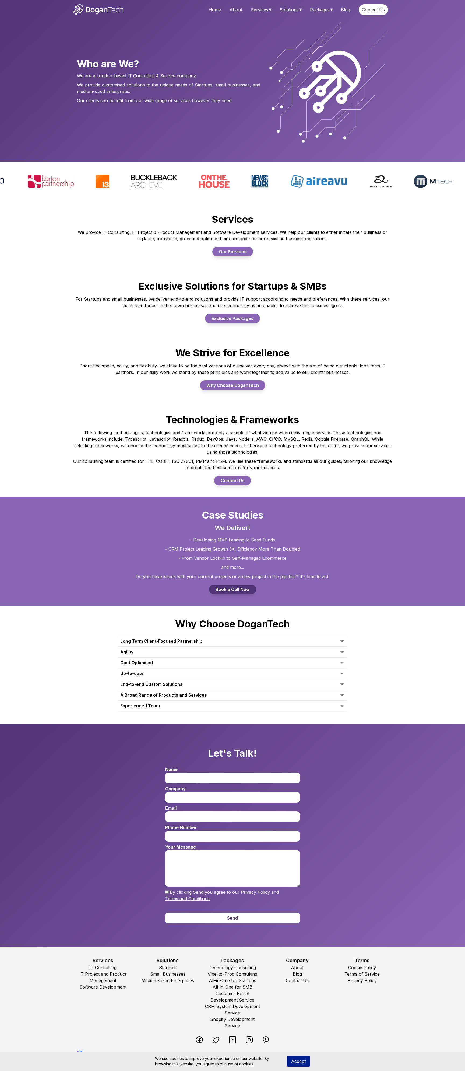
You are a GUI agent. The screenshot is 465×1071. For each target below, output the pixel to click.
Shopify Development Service (232, 1022)
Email (171, 808)
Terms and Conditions (187, 898)
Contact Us (373, 9)
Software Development (102, 987)
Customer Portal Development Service (232, 997)
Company (175, 788)
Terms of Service (362, 974)
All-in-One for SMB (232, 987)
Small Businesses (167, 974)
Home (215, 9)
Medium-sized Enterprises (167, 980)
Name (171, 769)
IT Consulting (103, 967)
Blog (345, 9)
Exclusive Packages (232, 318)
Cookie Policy (362, 967)
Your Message (180, 847)
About (236, 9)
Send (232, 918)
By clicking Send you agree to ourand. (222, 895)
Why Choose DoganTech (232, 385)
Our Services (232, 251)
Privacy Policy (255, 892)
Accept (298, 1061)
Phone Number (181, 827)
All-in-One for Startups (232, 980)
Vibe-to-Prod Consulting (232, 974)
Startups (168, 967)
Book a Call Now (233, 589)
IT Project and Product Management (102, 977)
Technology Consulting (232, 967)
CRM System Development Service (232, 1010)
